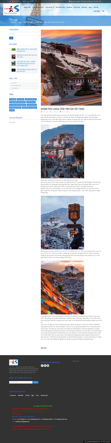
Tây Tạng (87, 115)
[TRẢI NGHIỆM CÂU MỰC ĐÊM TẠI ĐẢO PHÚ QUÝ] (13, 70)
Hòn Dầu (12, 110)
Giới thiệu (20, 395)
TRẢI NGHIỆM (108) (16, 85)
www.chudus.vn (21, 419)
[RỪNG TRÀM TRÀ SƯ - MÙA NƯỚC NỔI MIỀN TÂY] (13, 49)
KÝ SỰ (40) (13, 83)
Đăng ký (78, 1)
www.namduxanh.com (33, 419)
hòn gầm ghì (12, 99)
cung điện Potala (64, 251)
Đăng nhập (73, 1)
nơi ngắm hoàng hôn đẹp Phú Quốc (17, 102)
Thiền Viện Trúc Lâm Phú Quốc (29, 107)
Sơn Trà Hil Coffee (31, 102)
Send (35, 382)
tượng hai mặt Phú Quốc (31, 99)
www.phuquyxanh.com (60, 419)
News (20, 22)
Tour (37, 395)
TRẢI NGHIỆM (28, 22)
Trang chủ (13, 395)
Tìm (11, 38)
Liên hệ (27, 395)
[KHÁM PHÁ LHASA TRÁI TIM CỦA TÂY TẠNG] (13, 56)
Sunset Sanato (20, 99)
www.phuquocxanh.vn (47, 419)
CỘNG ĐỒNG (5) (15, 88)
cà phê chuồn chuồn (32, 104)
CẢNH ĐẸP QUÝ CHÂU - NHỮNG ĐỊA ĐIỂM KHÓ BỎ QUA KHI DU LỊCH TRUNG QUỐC (26, 63)
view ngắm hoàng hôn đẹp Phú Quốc (17, 104)
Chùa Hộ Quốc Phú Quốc (15, 107)
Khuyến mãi (44, 395)
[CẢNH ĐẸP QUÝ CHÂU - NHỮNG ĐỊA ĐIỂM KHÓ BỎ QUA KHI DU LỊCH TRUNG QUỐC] (13, 63)
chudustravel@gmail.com (22, 421)
